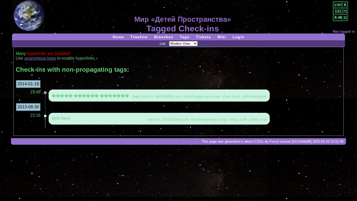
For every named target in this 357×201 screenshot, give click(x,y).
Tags (184, 37)
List (162, 43)
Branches (163, 37)
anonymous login (40, 58)
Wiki (221, 37)
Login (238, 37)
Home (118, 37)
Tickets (203, 37)
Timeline (139, 37)
